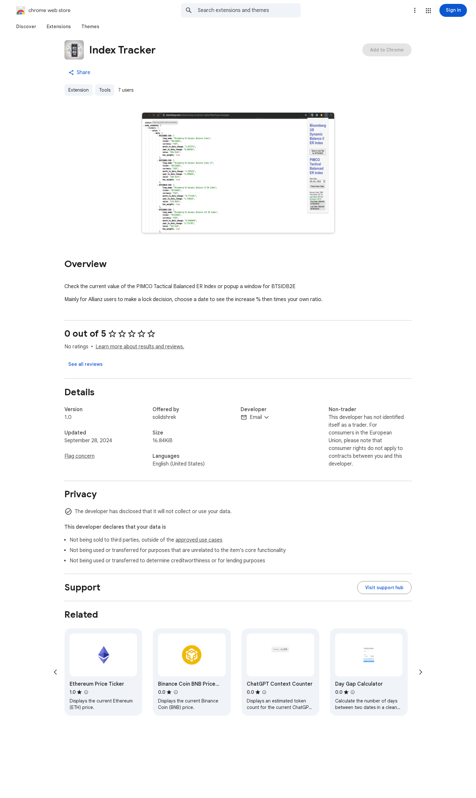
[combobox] (249, 10)
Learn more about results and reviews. (140, 346)
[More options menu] (414, 10)
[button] (428, 10)
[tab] (26, 26)
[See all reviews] (85, 364)
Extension (78, 90)
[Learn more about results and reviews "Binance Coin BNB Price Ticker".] (175, 692)
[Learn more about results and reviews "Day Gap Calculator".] (352, 692)
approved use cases (199, 540)
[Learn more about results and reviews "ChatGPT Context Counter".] (264, 692)
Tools (104, 90)
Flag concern (79, 456)
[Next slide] (420, 672)
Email (256, 417)
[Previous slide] (55, 672)
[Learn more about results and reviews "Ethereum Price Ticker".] (86, 692)
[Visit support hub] (384, 587)
